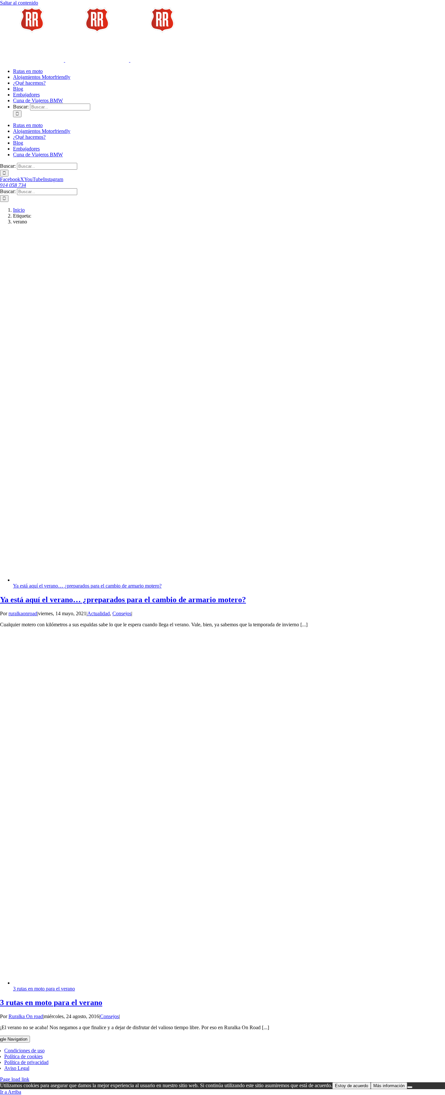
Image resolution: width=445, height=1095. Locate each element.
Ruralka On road (25, 1016)
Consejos (121, 613)
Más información (389, 1085)
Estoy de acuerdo (351, 1085)
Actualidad (98, 613)
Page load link (14, 1079)
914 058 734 (13, 185)
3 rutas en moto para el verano (44, 988)
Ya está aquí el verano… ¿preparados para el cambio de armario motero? (87, 586)
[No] (409, 1087)
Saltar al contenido (19, 3)
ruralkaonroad (22, 613)
